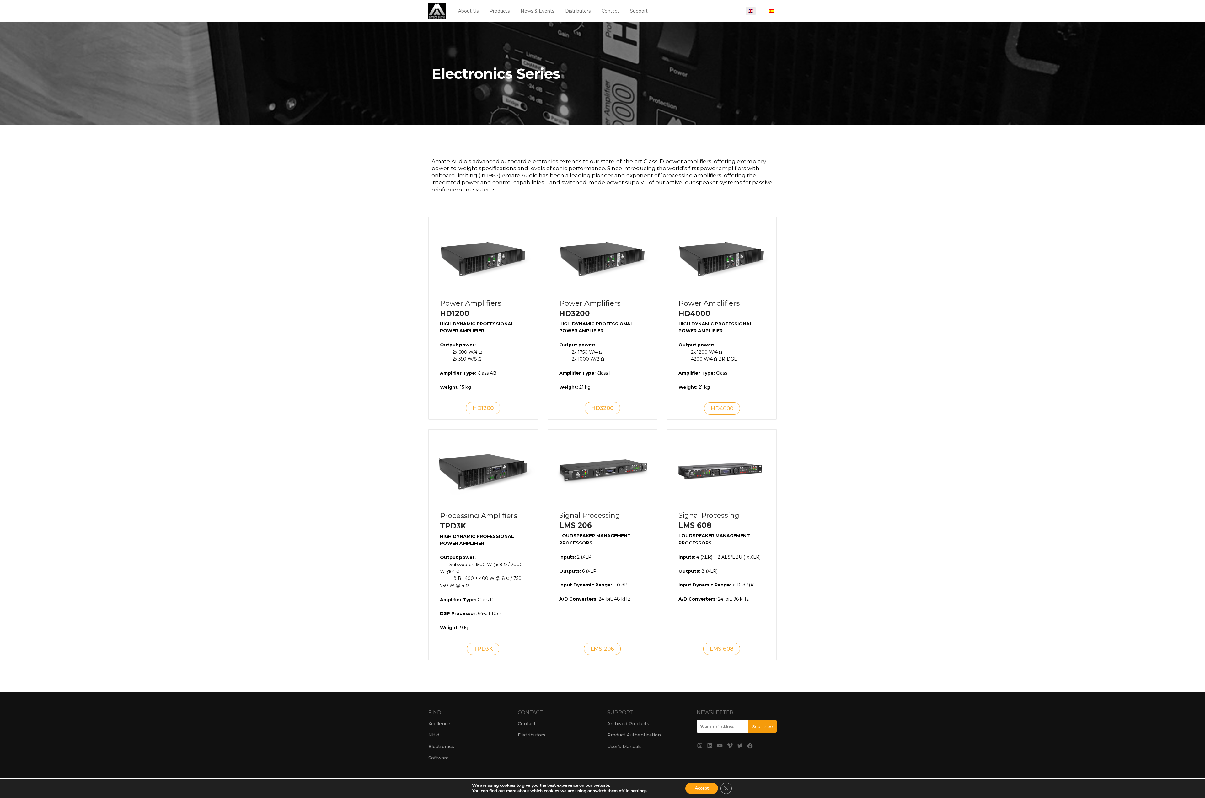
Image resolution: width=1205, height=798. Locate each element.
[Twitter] (740, 745)
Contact (610, 11)
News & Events (537, 11)
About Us (468, 11)
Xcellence (439, 723)
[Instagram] (700, 745)
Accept (702, 788)
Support (639, 11)
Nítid (433, 735)
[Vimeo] (730, 745)
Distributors (578, 11)
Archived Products (628, 723)
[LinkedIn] (710, 745)
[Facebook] (750, 746)
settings (639, 791)
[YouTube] (720, 745)
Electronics (441, 746)
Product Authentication (634, 735)
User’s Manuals (624, 746)
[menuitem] (751, 11)
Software (438, 758)
